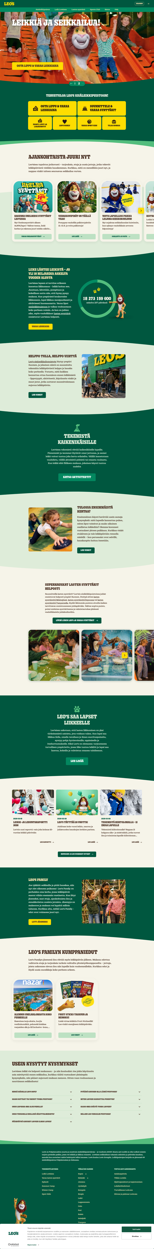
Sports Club (95, 9)
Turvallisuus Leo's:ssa (123, 1190)
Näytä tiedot (31, 1245)
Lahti (80, 1198)
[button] (71, 84)
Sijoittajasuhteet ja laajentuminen (128, 1182)
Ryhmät (45, 1182)
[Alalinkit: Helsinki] (88, 1178)
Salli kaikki (136, 1229)
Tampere (82, 1222)
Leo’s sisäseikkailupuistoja (42, 362)
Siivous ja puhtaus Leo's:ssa (125, 1194)
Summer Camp (48, 1186)
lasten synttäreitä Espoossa (81, 600)
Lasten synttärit (78, 9)
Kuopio (81, 1194)
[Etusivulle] (9, 4)
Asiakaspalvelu (120, 1174)
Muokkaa (135, 1236)
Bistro (107, 9)
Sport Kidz (46, 1194)
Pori (80, 1210)
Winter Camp (47, 1190)
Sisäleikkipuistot (43, 9)
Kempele (81, 1190)
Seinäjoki (82, 1218)
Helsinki (81, 1178)
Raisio (80, 1214)
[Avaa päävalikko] (148, 3)
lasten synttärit (62, 314)
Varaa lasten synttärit (51, 1178)
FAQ (116, 9)
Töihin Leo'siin (120, 1178)
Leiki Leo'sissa (61, 9)
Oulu (80, 1206)
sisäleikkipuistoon (38, 307)
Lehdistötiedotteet (122, 1186)
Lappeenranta (84, 1202)
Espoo (80, 1174)
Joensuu (81, 1182)
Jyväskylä (82, 1186)
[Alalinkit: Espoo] (86, 1174)
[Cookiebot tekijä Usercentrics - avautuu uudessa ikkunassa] (13, 1244)
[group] (77, 48)
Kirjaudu (139, 3)
